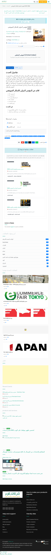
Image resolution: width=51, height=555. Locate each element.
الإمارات (33, 11)
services (10, 479)
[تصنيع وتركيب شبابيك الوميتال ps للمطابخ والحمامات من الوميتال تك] (13, 443)
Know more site (29, 532)
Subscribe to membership (32, 510)
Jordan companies (30, 524)
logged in (12, 226)
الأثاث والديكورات (10, 176)
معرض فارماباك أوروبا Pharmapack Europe (12, 396)
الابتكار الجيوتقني (19, 136)
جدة (18, 39)
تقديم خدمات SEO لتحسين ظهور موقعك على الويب (18, 430)
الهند (6, 12)
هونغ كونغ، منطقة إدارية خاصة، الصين (16, 12)
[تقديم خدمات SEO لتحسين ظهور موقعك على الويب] (13, 421)
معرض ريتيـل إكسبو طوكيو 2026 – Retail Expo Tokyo (14, 392)
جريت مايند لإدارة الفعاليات (13, 43)
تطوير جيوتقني (25, 136)
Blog (4, 527)
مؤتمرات (45, 11)
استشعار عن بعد (14, 136)
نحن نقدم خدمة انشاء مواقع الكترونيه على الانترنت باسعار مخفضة (23, 473)
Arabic (3, 554)
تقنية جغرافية (31, 136)
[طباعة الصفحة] (19, 142)
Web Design (5, 435)
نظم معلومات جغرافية (41, 136)
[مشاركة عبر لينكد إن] (26, 142)
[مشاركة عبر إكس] (29, 142)
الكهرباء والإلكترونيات (11, 214)
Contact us (5, 532)
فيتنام (24, 11)
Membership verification (31, 504)
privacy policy (5, 519)
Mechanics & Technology (31, 529)
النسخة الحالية (10, 67)
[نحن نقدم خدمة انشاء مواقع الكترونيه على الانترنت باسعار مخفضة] (13, 464)
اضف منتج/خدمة (43, 1)
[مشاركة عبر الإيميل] (22, 142)
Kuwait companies (30, 527)
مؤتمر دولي (35, 136)
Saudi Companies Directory (32, 519)
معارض (40, 11)
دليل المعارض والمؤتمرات (31, 502)
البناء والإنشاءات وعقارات (20, 31)
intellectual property (7, 522)
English (5, 552)
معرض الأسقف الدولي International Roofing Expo (13, 400)
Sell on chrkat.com (30, 499)
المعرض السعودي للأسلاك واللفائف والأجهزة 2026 (17, 207)
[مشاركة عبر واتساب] (36, 142)
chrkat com (10, 541)
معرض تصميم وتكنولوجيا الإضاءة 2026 (15, 169)
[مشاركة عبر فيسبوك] (33, 142)
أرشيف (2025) (18, 67)
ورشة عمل (41, 12)
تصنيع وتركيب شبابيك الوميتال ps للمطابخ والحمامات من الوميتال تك (24, 452)
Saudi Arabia (19, 11)
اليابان (28, 11)
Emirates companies (30, 522)
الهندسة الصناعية (10, 31)
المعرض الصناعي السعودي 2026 (14, 188)
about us (4, 529)
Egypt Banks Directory (31, 507)
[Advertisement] (25, 374)
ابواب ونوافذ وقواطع (7, 457)
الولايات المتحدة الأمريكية (9, 11)
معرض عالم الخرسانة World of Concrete (11, 405)
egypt (37, 11)
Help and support (6, 524)
